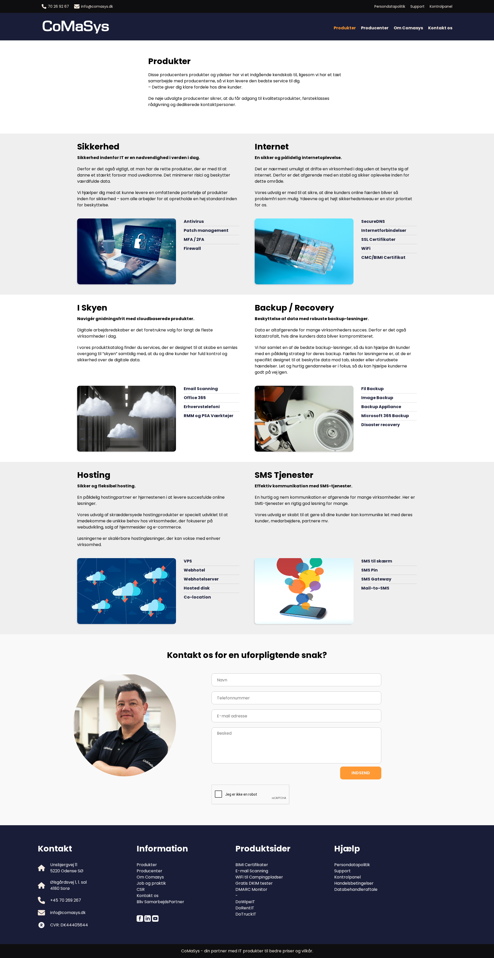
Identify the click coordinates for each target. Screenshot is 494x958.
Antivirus (194, 221)
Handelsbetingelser (354, 883)
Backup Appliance (381, 407)
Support (417, 6)
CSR (141, 889)
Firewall (192, 248)
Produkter (147, 865)
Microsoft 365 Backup (385, 416)
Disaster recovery (380, 425)
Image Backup (377, 398)
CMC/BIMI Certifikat (383, 257)
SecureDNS (373, 221)
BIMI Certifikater (251, 865)
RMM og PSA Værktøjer (208, 416)
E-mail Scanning (251, 871)
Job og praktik (151, 883)
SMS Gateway (376, 579)
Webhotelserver (201, 579)
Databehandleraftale (355, 889)
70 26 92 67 (58, 6)
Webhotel (194, 570)
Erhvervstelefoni (202, 407)
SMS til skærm (376, 561)
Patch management (206, 230)
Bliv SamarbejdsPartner (160, 902)
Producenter (375, 28)
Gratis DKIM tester (254, 883)
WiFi (365, 248)
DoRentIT (244, 908)
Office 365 (195, 398)
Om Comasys (408, 28)
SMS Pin (369, 570)
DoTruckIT (245, 914)
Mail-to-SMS (375, 588)
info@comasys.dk (97, 6)
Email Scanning (201, 389)
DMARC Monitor (251, 889)
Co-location (197, 597)
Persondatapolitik (389, 6)
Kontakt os (440, 28)
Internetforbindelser (383, 230)
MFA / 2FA (194, 239)
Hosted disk (197, 588)
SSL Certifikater (378, 239)
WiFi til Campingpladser (259, 877)
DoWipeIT (245, 902)
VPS (188, 561)
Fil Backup (372, 389)
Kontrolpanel (441, 6)
